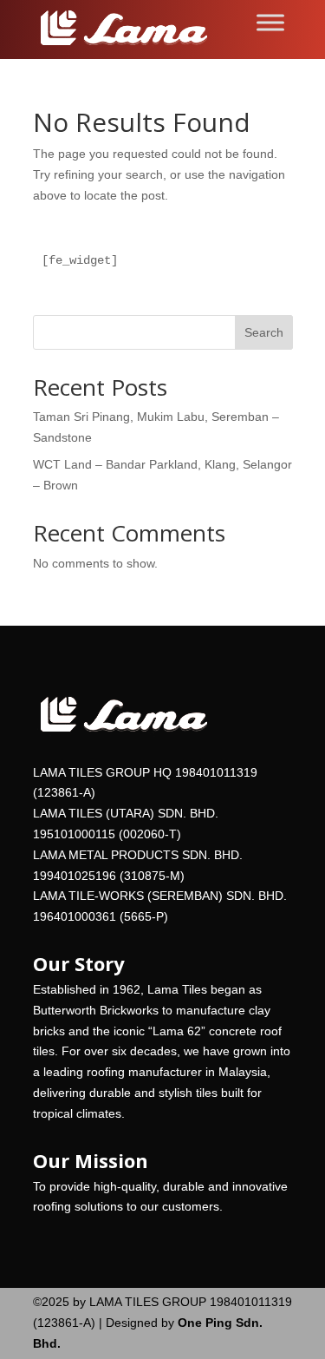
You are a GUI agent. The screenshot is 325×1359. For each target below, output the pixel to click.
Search (263, 332)
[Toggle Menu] (270, 22)
